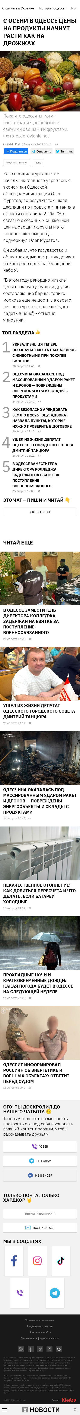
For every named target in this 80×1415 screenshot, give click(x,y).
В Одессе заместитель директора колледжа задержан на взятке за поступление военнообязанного (35, 474)
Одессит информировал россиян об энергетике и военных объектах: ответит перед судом (36, 1073)
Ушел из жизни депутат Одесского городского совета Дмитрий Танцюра (42, 445)
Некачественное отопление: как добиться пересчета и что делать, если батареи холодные (39, 893)
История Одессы (52, 8)
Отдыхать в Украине (18, 8)
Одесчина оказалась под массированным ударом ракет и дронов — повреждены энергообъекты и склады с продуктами (43, 385)
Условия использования (39, 1320)
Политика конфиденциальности (40, 1338)
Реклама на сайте (40, 1332)
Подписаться (44, 1228)
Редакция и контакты (40, 1326)
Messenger (43, 1175)
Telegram (43, 1161)
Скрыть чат (40, 512)
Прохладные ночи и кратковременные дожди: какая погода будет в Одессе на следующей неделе (38, 983)
